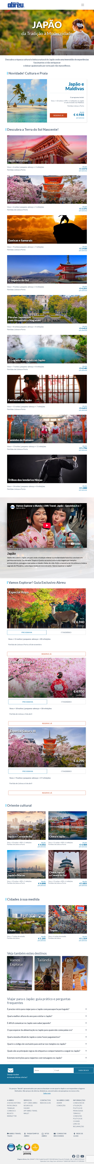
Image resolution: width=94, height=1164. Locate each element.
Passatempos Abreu (31, 1135)
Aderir (59, 1103)
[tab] (66, 632)
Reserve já (58, 115)
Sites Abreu (45, 1135)
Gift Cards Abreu (30, 1103)
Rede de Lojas (45, 1103)
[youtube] (82, 1157)
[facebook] (73, 1157)
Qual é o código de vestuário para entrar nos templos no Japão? (36, 1044)
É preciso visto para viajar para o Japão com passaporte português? (38, 1009)
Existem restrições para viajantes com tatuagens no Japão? (34, 1058)
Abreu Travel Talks (14, 1135)
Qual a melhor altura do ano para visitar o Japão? (29, 1016)
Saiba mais (47, 1093)
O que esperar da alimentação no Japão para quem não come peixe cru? (40, 1030)
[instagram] (77, 1157)
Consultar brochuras (60, 1135)
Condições (61, 1105)
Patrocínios (12, 1105)
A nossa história (14, 1103)
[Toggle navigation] (83, 5)
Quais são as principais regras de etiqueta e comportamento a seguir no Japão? (43, 1051)
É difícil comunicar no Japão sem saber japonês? (29, 1023)
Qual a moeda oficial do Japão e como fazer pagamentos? (33, 1037)
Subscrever (84, 1070)
